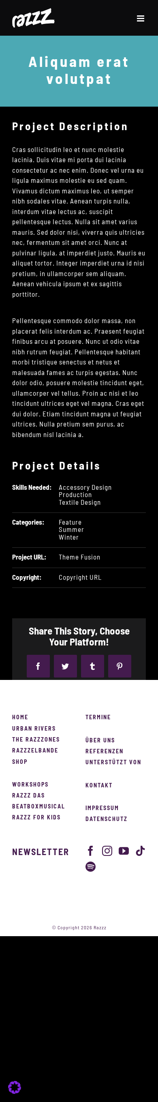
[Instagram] (107, 851)
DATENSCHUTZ (106, 819)
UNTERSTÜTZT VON (113, 762)
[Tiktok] (140, 851)
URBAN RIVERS (34, 729)
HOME (20, 717)
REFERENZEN (104, 752)
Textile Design (80, 502)
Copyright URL (80, 577)
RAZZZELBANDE (35, 751)
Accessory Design (85, 487)
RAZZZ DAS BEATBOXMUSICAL (38, 801)
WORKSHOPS (30, 785)
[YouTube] (124, 851)
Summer (71, 529)
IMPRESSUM (102, 808)
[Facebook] (90, 851)
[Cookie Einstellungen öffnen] (14, 1091)
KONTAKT (99, 786)
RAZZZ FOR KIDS (36, 818)
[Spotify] (90, 867)
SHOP (20, 762)
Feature (70, 522)
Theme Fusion (79, 557)
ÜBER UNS (100, 741)
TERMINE (98, 717)
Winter (69, 537)
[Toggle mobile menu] (141, 18)
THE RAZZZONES (36, 740)
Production (75, 494)
